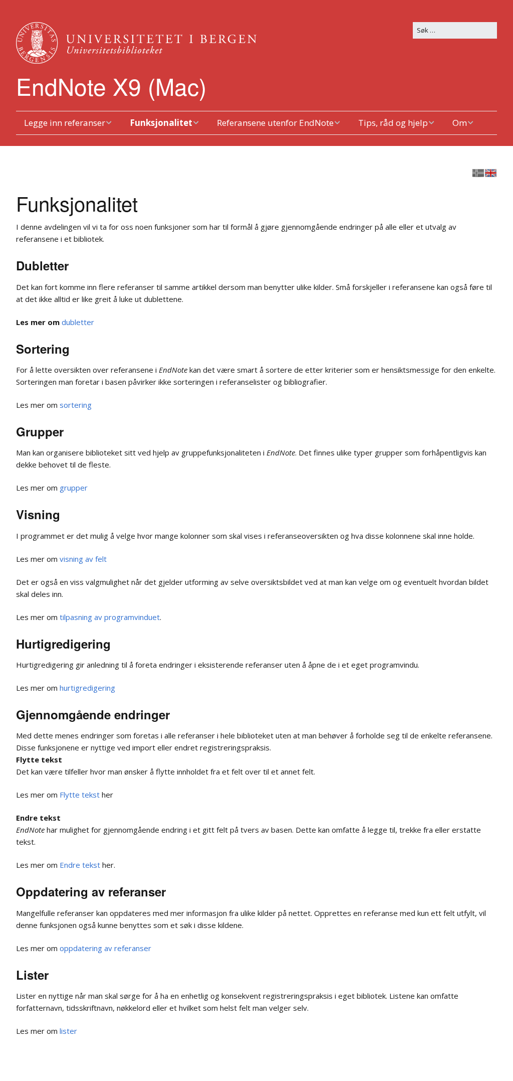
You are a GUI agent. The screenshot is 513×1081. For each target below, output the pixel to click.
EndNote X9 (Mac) (111, 85)
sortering (76, 405)
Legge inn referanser (64, 122)
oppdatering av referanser (105, 948)
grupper (74, 488)
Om (459, 122)
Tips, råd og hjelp (393, 122)
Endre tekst (80, 865)
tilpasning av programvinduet (110, 617)
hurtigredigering (87, 688)
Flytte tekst (80, 795)
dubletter (78, 322)
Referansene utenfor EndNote (275, 122)
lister (68, 1031)
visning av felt (83, 559)
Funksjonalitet (161, 122)
